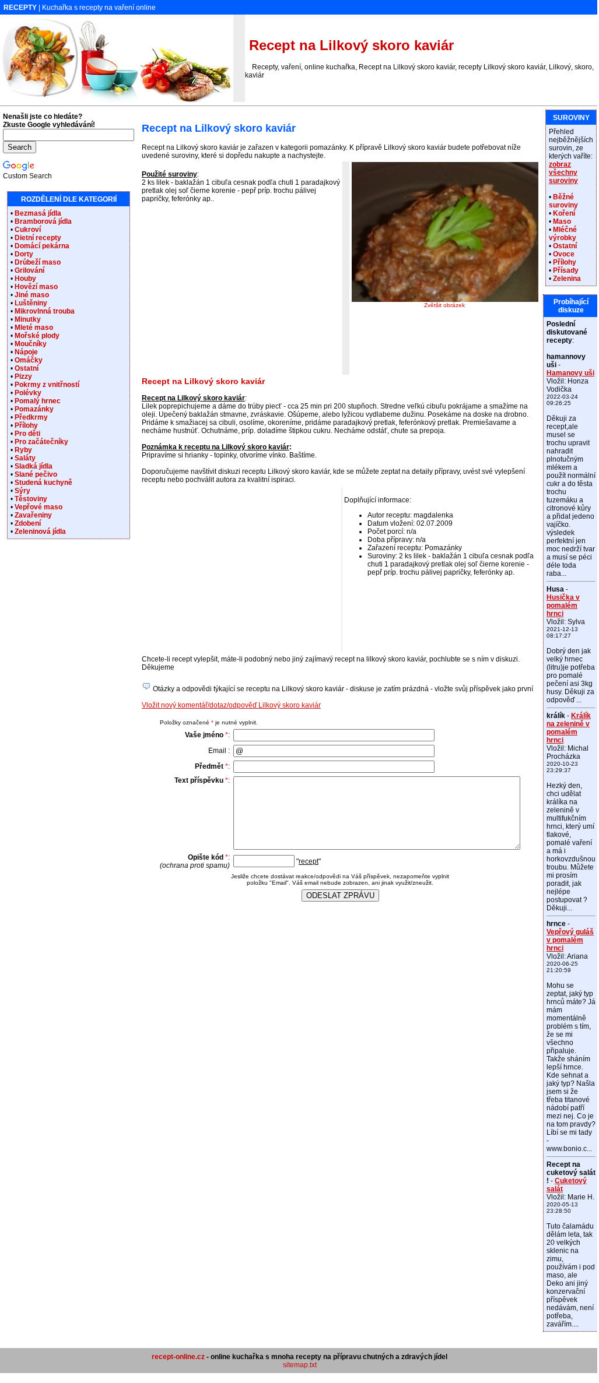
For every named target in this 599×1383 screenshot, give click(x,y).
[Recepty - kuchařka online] (116, 100)
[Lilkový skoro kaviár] (445, 299)
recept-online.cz (178, 1357)
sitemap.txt (300, 1365)
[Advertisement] (240, 292)
